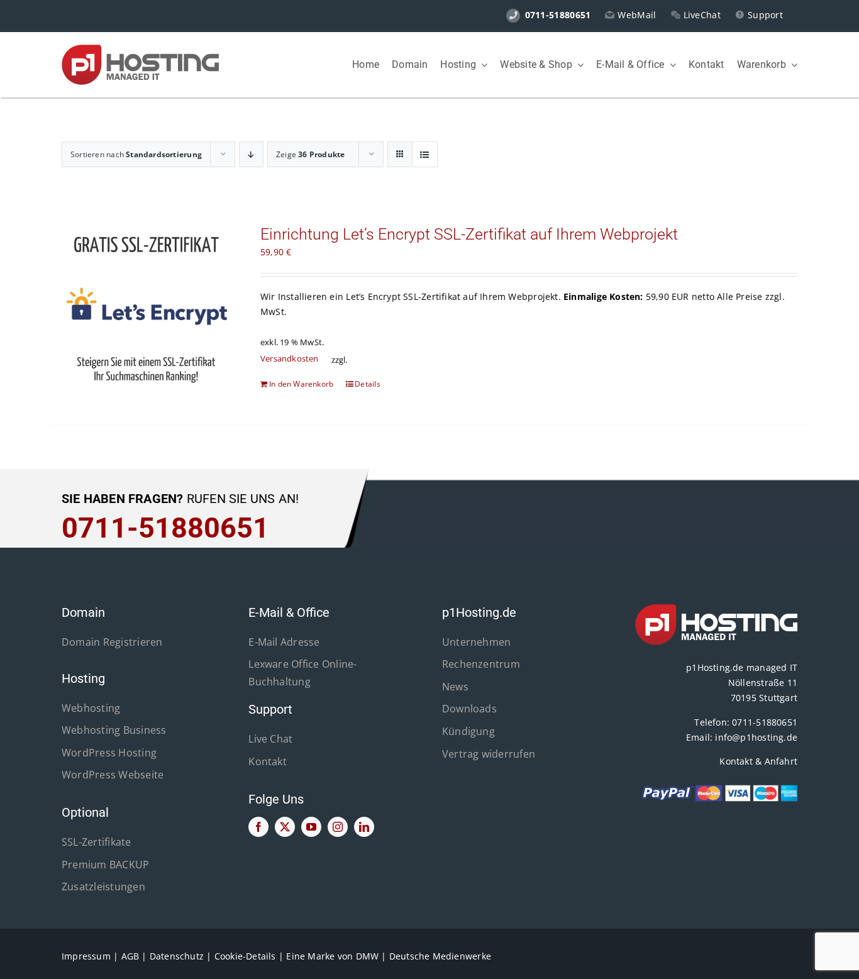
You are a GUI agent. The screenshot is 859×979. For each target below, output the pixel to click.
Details (367, 384)
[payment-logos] (716, 788)
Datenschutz (177, 956)
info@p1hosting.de (756, 737)
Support (765, 15)
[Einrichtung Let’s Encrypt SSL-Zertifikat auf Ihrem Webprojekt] (146, 308)
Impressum (86, 956)
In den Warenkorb (301, 384)
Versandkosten (289, 358)
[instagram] (338, 827)
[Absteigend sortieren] (251, 154)
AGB (130, 956)
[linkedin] (364, 827)
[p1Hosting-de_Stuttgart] (140, 49)
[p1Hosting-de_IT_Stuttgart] (716, 608)
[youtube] (311, 827)
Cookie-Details (245, 956)
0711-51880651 (764, 722)
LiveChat (702, 15)
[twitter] (285, 827)
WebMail (637, 15)
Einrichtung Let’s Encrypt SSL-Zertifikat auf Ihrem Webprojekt (469, 234)
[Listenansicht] (425, 154)
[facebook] (258, 827)
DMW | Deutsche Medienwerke (423, 956)
